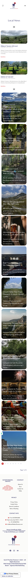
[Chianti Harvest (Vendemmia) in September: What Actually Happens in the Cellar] (14, 107)
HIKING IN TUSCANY (7, 77)
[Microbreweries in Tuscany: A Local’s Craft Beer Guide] (14, 231)
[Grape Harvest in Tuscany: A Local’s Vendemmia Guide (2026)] (14, 139)
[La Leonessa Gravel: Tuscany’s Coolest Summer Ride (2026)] (14, 169)
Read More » (3, 56)
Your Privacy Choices (12, 573)
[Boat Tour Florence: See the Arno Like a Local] (14, 261)
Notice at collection (7, 576)
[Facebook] (10, 550)
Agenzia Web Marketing (17, 565)
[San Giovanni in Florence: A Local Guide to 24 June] (14, 385)
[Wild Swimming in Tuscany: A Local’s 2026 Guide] (14, 354)
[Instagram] (14, 550)
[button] (14, 27)
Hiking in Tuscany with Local (9, 46)
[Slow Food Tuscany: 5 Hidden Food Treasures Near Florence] (14, 415)
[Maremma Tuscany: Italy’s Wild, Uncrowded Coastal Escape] (14, 324)
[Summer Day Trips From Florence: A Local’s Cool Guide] (14, 446)
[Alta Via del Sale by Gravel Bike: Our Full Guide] (14, 200)
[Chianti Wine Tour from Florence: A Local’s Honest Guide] (14, 292)
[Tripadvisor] (17, 550)
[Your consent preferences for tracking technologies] (1, 433)
